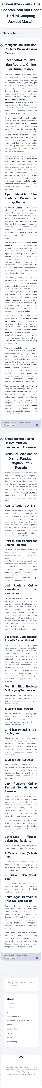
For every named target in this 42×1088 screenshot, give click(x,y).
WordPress (20, 1074)
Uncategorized (9, 425)
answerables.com (25, 983)
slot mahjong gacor (14, 1016)
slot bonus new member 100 (18, 1020)
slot (8, 1012)
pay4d (9, 1025)
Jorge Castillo (25, 422)
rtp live (9, 1033)
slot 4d (9, 1037)
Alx (34, 1074)
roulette (19, 207)
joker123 (10, 1008)
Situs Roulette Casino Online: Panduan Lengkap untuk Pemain (20, 443)
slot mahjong (12, 1042)
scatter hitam (12, 1029)
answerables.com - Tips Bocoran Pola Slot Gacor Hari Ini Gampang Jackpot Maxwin (21, 13)
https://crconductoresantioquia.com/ (20, 99)
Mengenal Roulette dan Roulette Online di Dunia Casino (21, 49)
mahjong (10, 1003)
